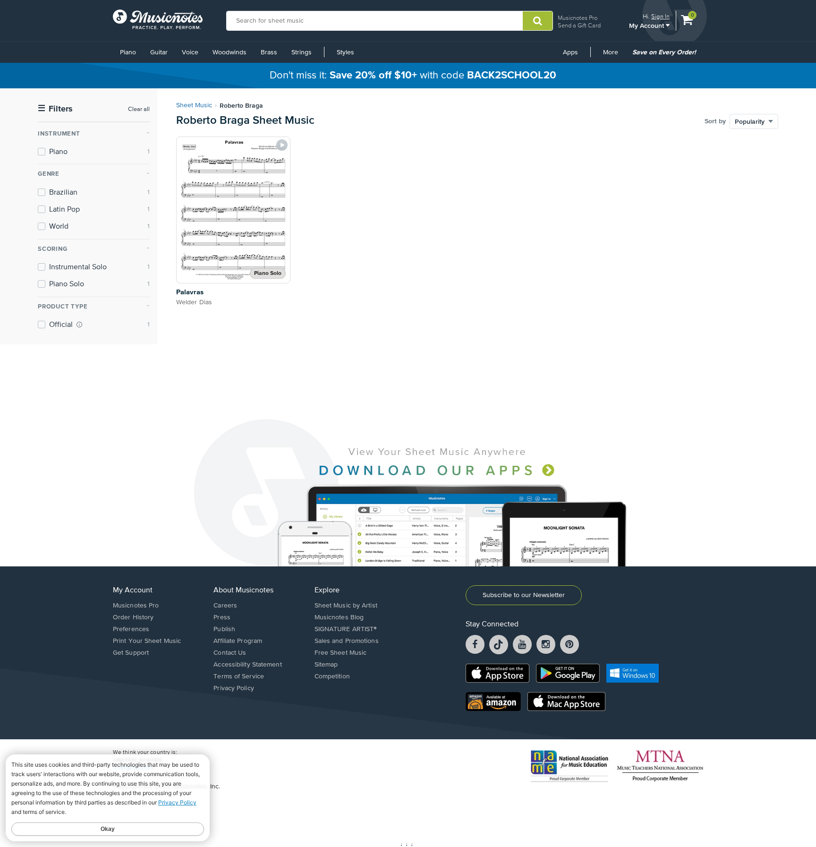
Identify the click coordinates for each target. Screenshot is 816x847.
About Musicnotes (243, 590)
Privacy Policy (233, 688)
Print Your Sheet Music (147, 641)
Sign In (660, 16)
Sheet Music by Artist (345, 605)
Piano (128, 52)
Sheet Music (194, 105)
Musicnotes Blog (339, 617)
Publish (224, 629)
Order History (133, 617)
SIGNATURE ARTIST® (345, 629)
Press (221, 617)
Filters (55, 108)
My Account (647, 25)
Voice (190, 52)
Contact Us (229, 653)
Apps (570, 52)
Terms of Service (238, 676)
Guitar (159, 52)
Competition (332, 676)
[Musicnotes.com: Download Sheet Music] (158, 19)
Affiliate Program (237, 641)
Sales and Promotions (346, 641)
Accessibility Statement (247, 664)
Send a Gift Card (579, 25)
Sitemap (326, 664)
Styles (345, 52)
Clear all (139, 109)
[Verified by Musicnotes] (79, 324)
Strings (301, 52)
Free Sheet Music (340, 653)
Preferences (131, 629)
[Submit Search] (537, 20)
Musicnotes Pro (577, 18)
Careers (225, 605)
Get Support (131, 653)
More (614, 56)
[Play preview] (282, 145)
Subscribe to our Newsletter (524, 595)
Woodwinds (229, 52)
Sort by (715, 121)
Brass (269, 52)
